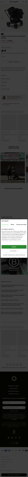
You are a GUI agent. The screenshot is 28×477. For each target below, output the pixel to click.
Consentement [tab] (4, 224)
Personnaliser (13, 250)
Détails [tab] (12, 224)
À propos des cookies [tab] (21, 224)
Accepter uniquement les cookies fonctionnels (14, 254)
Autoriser (14, 246)
